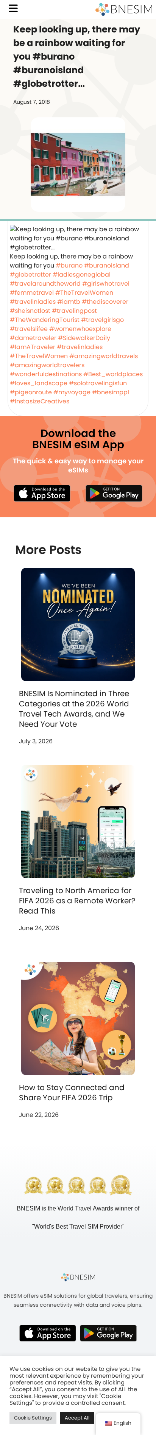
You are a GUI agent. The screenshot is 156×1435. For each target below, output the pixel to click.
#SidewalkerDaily (84, 338)
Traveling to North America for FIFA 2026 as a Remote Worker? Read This (77, 900)
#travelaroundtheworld (45, 283)
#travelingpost (74, 310)
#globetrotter (30, 274)
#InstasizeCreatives (39, 401)
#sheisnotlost (30, 310)
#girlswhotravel (105, 283)
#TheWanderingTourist (45, 319)
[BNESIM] (78, 1277)
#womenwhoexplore (80, 329)
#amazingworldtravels (103, 356)
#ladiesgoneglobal (82, 274)
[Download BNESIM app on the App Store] (42, 493)
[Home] (123, 9)
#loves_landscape (38, 383)
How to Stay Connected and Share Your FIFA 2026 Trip (72, 1092)
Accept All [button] (77, 1417)
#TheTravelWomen (84, 292)
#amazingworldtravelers (47, 365)
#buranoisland (106, 265)
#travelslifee (29, 329)
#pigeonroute (31, 392)
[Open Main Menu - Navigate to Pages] (13, 8)
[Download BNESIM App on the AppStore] (47, 1333)
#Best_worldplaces (113, 374)
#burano (69, 265)
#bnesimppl (110, 392)
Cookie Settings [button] (33, 1417)
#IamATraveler (32, 347)
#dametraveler (33, 338)
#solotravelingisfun (98, 383)
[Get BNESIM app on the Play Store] (114, 493)
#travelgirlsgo (102, 319)
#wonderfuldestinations (46, 374)
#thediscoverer (105, 301)
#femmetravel (32, 292)
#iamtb (68, 301)
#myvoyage (71, 392)
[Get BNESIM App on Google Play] (108, 1333)
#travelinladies (33, 301)
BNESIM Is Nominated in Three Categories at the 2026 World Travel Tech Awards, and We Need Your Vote (74, 708)
